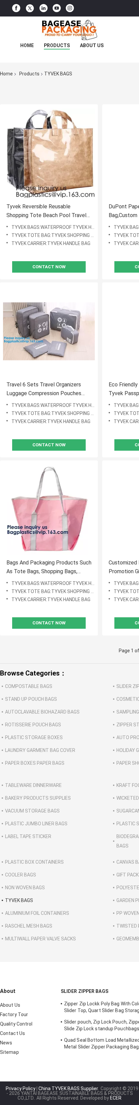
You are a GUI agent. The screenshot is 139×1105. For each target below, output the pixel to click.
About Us (92, 45)
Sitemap (9, 1052)
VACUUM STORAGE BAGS (32, 811)
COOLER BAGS (20, 874)
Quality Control (16, 1024)
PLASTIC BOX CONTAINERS (34, 862)
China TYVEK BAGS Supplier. (69, 1088)
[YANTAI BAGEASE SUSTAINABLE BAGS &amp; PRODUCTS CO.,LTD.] (69, 30)
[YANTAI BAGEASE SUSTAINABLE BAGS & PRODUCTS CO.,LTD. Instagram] (70, 8)
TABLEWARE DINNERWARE (33, 785)
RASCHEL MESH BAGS (28, 926)
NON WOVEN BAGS (25, 887)
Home (27, 45)
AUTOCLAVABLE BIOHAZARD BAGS (42, 712)
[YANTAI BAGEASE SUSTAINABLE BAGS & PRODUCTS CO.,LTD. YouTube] (57, 8)
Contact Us (12, 1033)
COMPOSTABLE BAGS (28, 686)
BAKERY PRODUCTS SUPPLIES (38, 798)
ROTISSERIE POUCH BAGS (33, 724)
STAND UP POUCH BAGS (31, 699)
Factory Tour (14, 1014)
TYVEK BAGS (19, 900)
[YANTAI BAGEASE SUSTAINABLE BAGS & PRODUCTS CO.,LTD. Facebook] (16, 8)
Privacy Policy (20, 1088)
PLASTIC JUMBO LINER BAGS (36, 823)
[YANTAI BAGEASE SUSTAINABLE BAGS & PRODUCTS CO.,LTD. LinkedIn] (43, 8)
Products (57, 45)
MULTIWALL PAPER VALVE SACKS (40, 938)
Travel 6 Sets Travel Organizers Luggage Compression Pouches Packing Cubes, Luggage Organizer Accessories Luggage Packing (47, 389)
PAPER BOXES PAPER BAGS (34, 763)
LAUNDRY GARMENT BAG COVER (40, 750)
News (6, 1042)
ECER (115, 1098)
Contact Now (48, 266)
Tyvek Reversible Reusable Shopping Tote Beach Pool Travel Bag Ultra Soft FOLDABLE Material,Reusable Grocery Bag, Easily (46, 211)
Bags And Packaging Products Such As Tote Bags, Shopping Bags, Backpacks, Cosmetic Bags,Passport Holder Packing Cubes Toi (48, 567)
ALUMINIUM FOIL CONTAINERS (37, 913)
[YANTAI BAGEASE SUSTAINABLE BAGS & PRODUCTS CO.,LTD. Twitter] (29, 8)
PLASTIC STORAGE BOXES (34, 737)
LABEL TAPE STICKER (28, 836)
